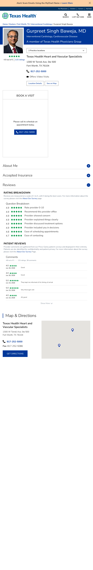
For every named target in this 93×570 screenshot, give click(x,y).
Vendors (73, 9)
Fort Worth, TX (23, 24)
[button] (19, 16)
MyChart (89, 9)
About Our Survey (29, 198)
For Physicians (62, 9)
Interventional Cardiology (41, 24)
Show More (45, 303)
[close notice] (90, 2)
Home (5, 24)
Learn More (67, 3)
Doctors (12, 24)
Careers (80, 9)
